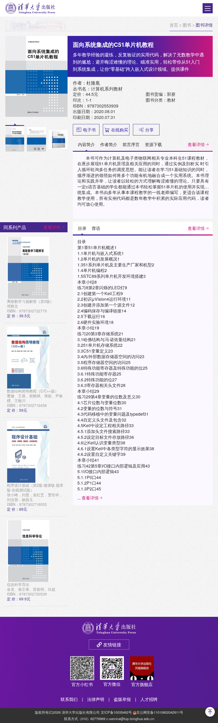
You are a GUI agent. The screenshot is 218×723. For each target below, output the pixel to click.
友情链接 (112, 644)
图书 (187, 25)
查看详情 (196, 144)
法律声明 (95, 699)
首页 (174, 25)
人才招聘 (148, 699)
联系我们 (69, 699)
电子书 (89, 130)
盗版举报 (122, 699)
